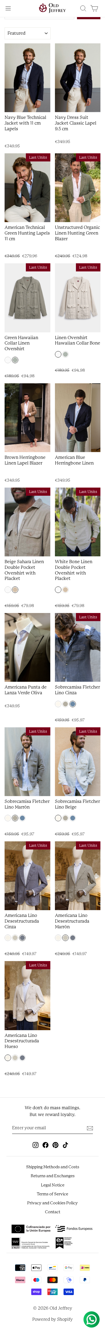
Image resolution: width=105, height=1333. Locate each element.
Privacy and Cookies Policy (52, 1203)
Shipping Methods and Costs (52, 1167)
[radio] (8, 360)
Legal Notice (52, 1185)
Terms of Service (52, 1194)
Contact (52, 1211)
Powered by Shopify (52, 1319)
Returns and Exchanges (53, 1175)
